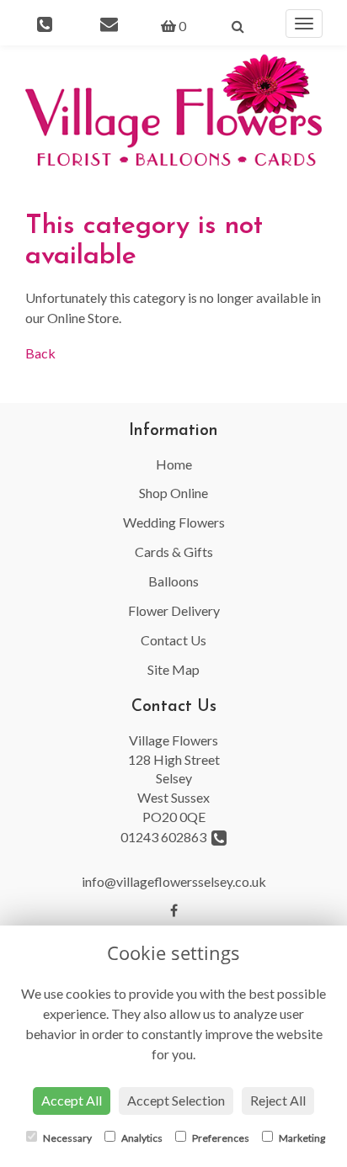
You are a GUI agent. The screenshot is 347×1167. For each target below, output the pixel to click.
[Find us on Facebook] (174, 910)
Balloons (173, 581)
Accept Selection (176, 1100)
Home (174, 464)
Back (40, 353)
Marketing (301, 1138)
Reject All (278, 1100)
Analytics (141, 1138)
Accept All (71, 1100)
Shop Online (173, 493)
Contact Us (173, 640)
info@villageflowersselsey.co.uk (174, 881)
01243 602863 (165, 837)
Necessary (66, 1138)
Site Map (173, 669)
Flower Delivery (174, 610)
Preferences (219, 1138)
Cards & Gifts (174, 552)
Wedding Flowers (174, 522)
